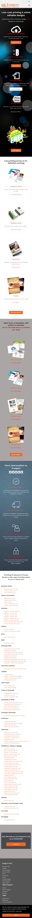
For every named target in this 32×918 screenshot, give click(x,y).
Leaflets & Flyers (16, 186)
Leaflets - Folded (8, 676)
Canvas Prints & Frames (10, 761)
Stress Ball (7, 814)
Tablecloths (7, 791)
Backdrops (7, 749)
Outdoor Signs (8, 778)
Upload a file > (16, 42)
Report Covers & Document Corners (13, 741)
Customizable (16, 444)
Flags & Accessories (9, 770)
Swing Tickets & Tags (9, 709)
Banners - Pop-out (9, 754)
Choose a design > (16, 89)
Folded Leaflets (16, 416)
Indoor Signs (7, 777)
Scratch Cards (8, 605)
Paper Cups (7, 726)
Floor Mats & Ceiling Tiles (11, 771)
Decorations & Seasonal (10, 702)
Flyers (5, 602)
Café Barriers (7, 759)
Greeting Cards (8, 693)
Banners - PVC (8, 752)
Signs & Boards (8, 787)
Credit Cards (7, 590)
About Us (4, 893)
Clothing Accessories (9, 654)
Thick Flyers (7, 687)
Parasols (6, 780)
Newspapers (7, 679)
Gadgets (6, 656)
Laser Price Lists (8, 706)
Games (6, 657)
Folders (6, 629)
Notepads (6, 739)
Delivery (4, 887)
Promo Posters (8, 786)
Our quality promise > (16, 487)
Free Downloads (6, 870)
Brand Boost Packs (9, 652)
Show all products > (16, 312)
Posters (16, 296)
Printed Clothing (6, 881)
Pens (5, 637)
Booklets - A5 (7, 615)
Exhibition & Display (9, 768)
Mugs (5, 725)
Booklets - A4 (7, 613)
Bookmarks (7, 598)
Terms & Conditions (7, 902)
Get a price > (16, 65)
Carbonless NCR (8, 736)
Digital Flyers (7, 600)
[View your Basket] (29, 1)
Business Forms (8, 732)
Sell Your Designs (6, 889)
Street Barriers (8, 789)
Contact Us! (16, 844)
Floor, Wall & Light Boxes (10, 773)
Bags (5, 643)
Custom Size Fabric (9, 764)
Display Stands (8, 766)
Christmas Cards (8, 808)
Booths (6, 757)
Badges (6, 650)
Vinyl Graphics (8, 794)
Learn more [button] (18, 911)
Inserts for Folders (9, 631)
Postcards (7, 685)
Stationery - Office (9, 663)
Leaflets (6, 674)
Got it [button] (16, 915)
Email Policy (5, 900)
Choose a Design (6, 879)
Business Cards (16, 223)
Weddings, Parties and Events (12, 668)
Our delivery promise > (16, 510)
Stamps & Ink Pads (9, 743)
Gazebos (6, 775)
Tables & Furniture (9, 793)
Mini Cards (7, 592)
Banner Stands (8, 750)
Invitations (7, 695)
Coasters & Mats (8, 723)
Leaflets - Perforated (10, 678)
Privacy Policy (5, 898)
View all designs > (16, 454)
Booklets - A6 (7, 616)
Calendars (7, 806)
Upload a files (5, 882)
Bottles (6, 721)
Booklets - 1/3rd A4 (9, 611)
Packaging (7, 819)
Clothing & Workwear (10, 715)
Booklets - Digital (8, 618)
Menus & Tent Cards (9, 708)
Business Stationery (9, 734)
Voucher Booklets (9, 623)
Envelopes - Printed (9, 737)
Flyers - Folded (8, 603)
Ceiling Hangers (8, 763)
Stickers (6, 800)
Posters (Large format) (10, 784)
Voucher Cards (8, 696)
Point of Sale (7, 782)
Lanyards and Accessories (11, 661)
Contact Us (5, 891)
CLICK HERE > (16, 150)
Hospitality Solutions (9, 704)
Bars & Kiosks (7, 756)
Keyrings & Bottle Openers (11, 659)
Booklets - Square (9, 620)
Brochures (16, 259)
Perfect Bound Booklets (10, 621)
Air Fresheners (8, 648)
